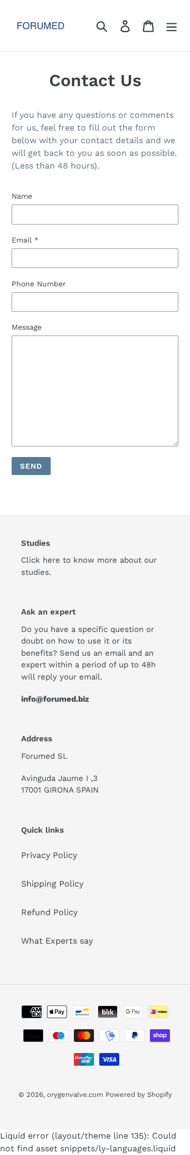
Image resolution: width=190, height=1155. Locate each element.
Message (27, 327)
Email (25, 240)
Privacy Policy (49, 855)
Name (22, 196)
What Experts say (57, 941)
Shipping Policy (52, 884)
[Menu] (171, 26)
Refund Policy (49, 912)
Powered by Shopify (139, 1094)
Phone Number (39, 284)
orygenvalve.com (75, 1094)
